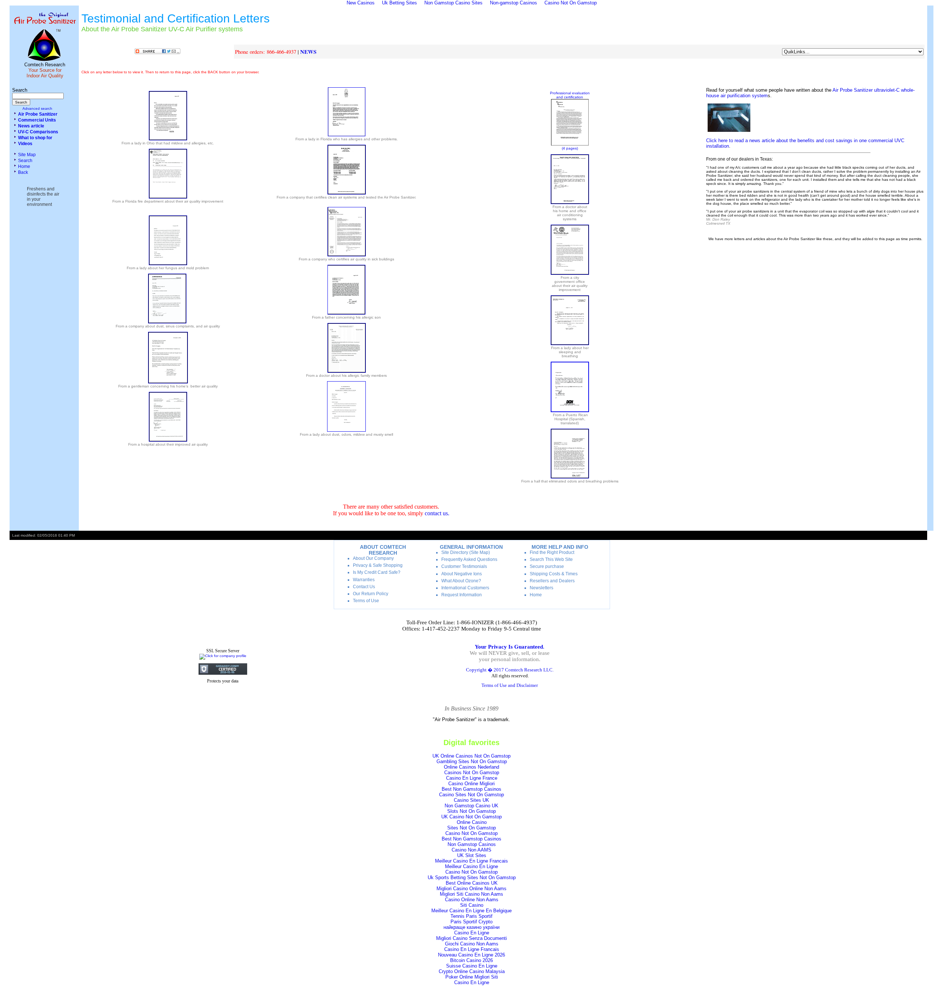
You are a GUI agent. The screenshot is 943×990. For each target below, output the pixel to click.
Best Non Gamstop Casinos (471, 789)
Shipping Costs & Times (554, 573)
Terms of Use (366, 600)
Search (25, 160)
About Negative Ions (461, 573)
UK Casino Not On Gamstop (471, 816)
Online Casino (472, 822)
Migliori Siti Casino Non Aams (471, 894)
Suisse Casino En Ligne (471, 966)
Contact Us (364, 586)
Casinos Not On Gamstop (471, 772)
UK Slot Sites (471, 855)
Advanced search (37, 108)
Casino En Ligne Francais (471, 949)
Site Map (27, 154)
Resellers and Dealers (552, 580)
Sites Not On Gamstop (471, 828)
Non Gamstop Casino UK (471, 805)
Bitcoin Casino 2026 (471, 960)
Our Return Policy (370, 593)
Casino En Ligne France (471, 778)
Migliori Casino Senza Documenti (471, 938)
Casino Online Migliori (471, 783)
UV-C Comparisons (38, 131)
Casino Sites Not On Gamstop (471, 794)
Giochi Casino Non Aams (471, 944)
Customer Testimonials (464, 566)
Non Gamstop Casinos (472, 844)
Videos (25, 143)
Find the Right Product (552, 552)
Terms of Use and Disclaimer (509, 685)
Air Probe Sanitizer (37, 114)
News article (31, 126)
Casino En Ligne (471, 932)
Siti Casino (471, 905)
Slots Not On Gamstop (471, 811)
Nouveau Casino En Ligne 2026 (471, 955)
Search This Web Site (551, 559)
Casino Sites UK (471, 800)
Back (23, 172)
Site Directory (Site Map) (465, 552)
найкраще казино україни (471, 927)
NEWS (308, 52)
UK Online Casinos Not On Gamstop (471, 756)
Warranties (364, 579)
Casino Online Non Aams (471, 899)
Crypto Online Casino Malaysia (472, 971)
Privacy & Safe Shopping (378, 565)
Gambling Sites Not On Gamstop (472, 761)
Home (24, 166)
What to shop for (35, 137)
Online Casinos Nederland (471, 767)
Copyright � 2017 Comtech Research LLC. (510, 670)
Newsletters (541, 587)
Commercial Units (37, 120)
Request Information (461, 594)
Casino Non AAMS (471, 850)
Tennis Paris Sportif (471, 916)
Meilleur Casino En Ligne (471, 866)
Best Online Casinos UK (472, 883)
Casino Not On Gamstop (471, 833)
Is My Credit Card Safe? (376, 572)
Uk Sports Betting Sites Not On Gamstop (472, 877)
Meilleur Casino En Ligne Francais (471, 861)
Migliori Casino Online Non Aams (471, 888)
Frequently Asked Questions (469, 559)
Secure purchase (547, 566)
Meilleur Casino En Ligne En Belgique (471, 910)
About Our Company (373, 558)
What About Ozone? (461, 580)
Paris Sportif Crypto (471, 921)
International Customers (465, 587)
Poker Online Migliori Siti (471, 977)
